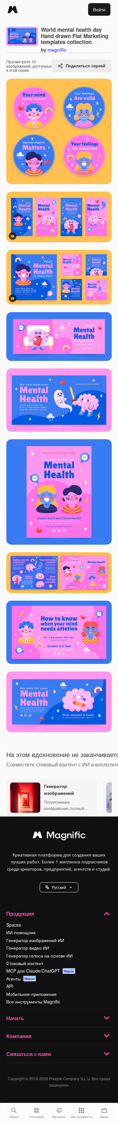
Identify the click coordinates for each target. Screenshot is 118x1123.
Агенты (20, 978)
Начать (15, 1018)
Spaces (13, 925)
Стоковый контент (24, 963)
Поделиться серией (85, 66)
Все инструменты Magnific (33, 1001)
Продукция (20, 913)
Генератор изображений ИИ (35, 940)
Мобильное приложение (31, 994)
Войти (99, 9)
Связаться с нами (28, 1054)
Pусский (59, 887)
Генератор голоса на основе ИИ (39, 955)
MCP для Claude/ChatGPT (40, 971)
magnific (57, 49)
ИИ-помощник (21, 932)
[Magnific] (13, 9)
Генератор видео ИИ (27, 948)
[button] (59, 887)
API (9, 986)
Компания (18, 1036)
